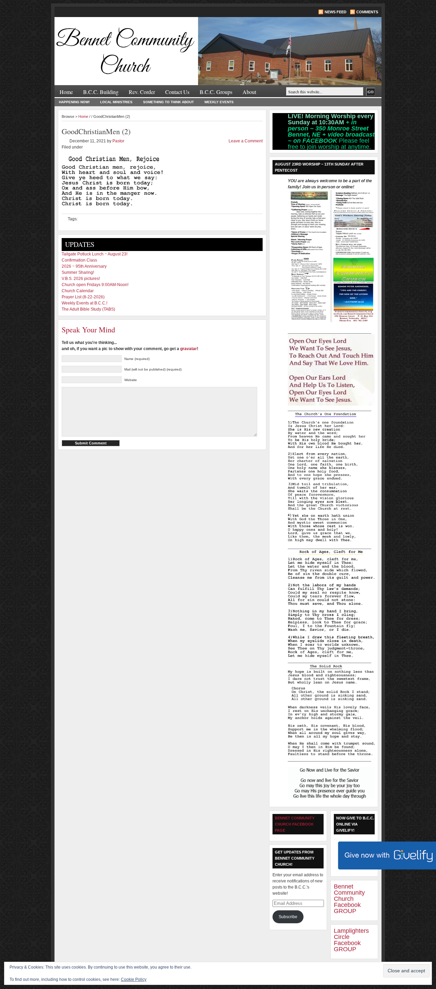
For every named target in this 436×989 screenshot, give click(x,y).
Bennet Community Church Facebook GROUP (349, 898)
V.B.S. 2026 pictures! (81, 278)
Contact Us (177, 91)
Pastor (118, 141)
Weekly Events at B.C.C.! (84, 303)
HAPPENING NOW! (74, 102)
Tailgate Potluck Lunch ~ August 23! (94, 254)
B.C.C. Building (101, 91)
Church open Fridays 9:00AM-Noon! (95, 284)
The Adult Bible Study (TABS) (88, 309)
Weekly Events (219, 102)
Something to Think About (168, 102)
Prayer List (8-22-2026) (83, 297)
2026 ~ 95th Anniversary (84, 266)
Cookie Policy (133, 979)
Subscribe (288, 916)
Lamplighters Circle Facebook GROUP (351, 940)
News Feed (335, 12)
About (249, 91)
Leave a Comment (246, 141)
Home (66, 91)
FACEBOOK (320, 140)
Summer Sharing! (78, 272)
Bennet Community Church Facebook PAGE (294, 824)
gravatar (188, 348)
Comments (367, 12)
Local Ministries (116, 102)
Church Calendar (78, 290)
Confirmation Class (79, 260)
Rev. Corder (142, 91)
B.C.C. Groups (216, 91)
